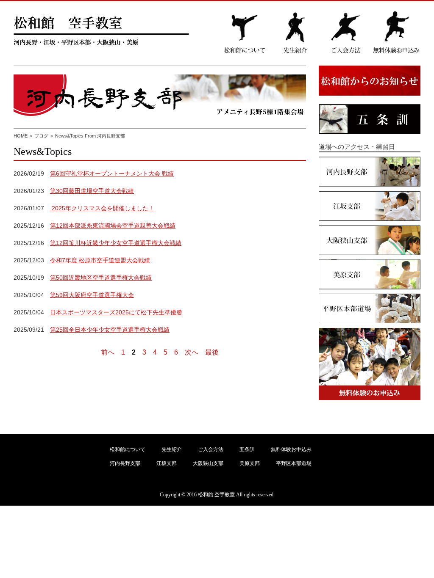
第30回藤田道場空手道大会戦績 (92, 190)
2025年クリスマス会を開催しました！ (102, 208)
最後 (212, 352)
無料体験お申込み (291, 449)
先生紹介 (171, 449)
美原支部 (249, 463)
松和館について (127, 449)
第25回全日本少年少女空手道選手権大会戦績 (110, 329)
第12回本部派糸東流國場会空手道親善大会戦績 (112, 225)
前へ (107, 352)
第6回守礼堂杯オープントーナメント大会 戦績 (112, 173)
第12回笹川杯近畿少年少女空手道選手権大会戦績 (115, 242)
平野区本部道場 (294, 463)
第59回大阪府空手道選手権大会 (92, 295)
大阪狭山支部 (208, 463)
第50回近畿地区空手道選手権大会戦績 (101, 277)
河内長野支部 (125, 463)
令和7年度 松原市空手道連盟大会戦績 (100, 260)
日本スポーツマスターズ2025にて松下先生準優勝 (116, 312)
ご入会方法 (210, 449)
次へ (191, 352)
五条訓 (247, 449)
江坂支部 (166, 463)
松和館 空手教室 (216, 495)
